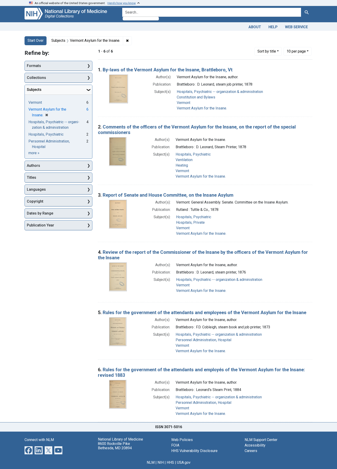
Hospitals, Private (190, 222)
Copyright (35, 201)
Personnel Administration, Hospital (203, 340)
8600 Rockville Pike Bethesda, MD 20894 (115, 445)
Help (273, 27)
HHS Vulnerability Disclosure (194, 451)
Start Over (36, 40)
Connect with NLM (39, 440)
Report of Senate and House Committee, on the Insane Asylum (168, 195)
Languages (36, 189)
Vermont (183, 102)
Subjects (34, 89)
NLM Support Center (261, 440)
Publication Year (40, 225)
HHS (170, 462)
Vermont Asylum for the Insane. (202, 108)
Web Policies (182, 440)
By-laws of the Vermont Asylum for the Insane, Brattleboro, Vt (167, 70)
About (255, 27)
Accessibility (255, 445)
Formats (34, 66)
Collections (36, 77)
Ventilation (184, 160)
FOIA (175, 445)
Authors (33, 165)
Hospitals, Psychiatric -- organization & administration (220, 91)
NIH (160, 462)
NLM (151, 462)
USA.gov (184, 462)
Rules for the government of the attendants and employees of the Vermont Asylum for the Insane (204, 312)
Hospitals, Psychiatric (193, 154)
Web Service (296, 27)
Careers (251, 451)
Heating (182, 165)
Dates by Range (40, 213)
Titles (31, 177)
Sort (266, 51)
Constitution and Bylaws (196, 97)
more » (33, 153)
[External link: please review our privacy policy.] (29, 450)
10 (296, 51)
